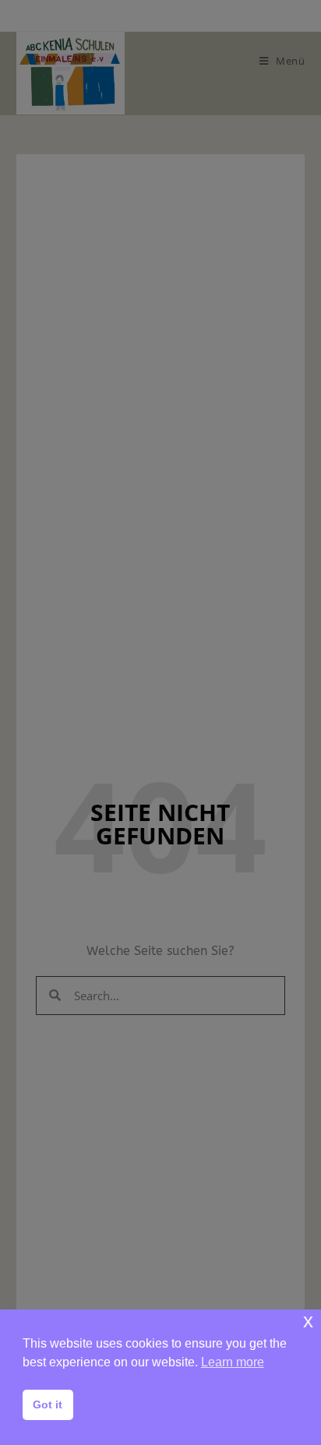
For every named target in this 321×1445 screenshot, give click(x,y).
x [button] (308, 1320)
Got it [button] (47, 1404)
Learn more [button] (232, 1362)
